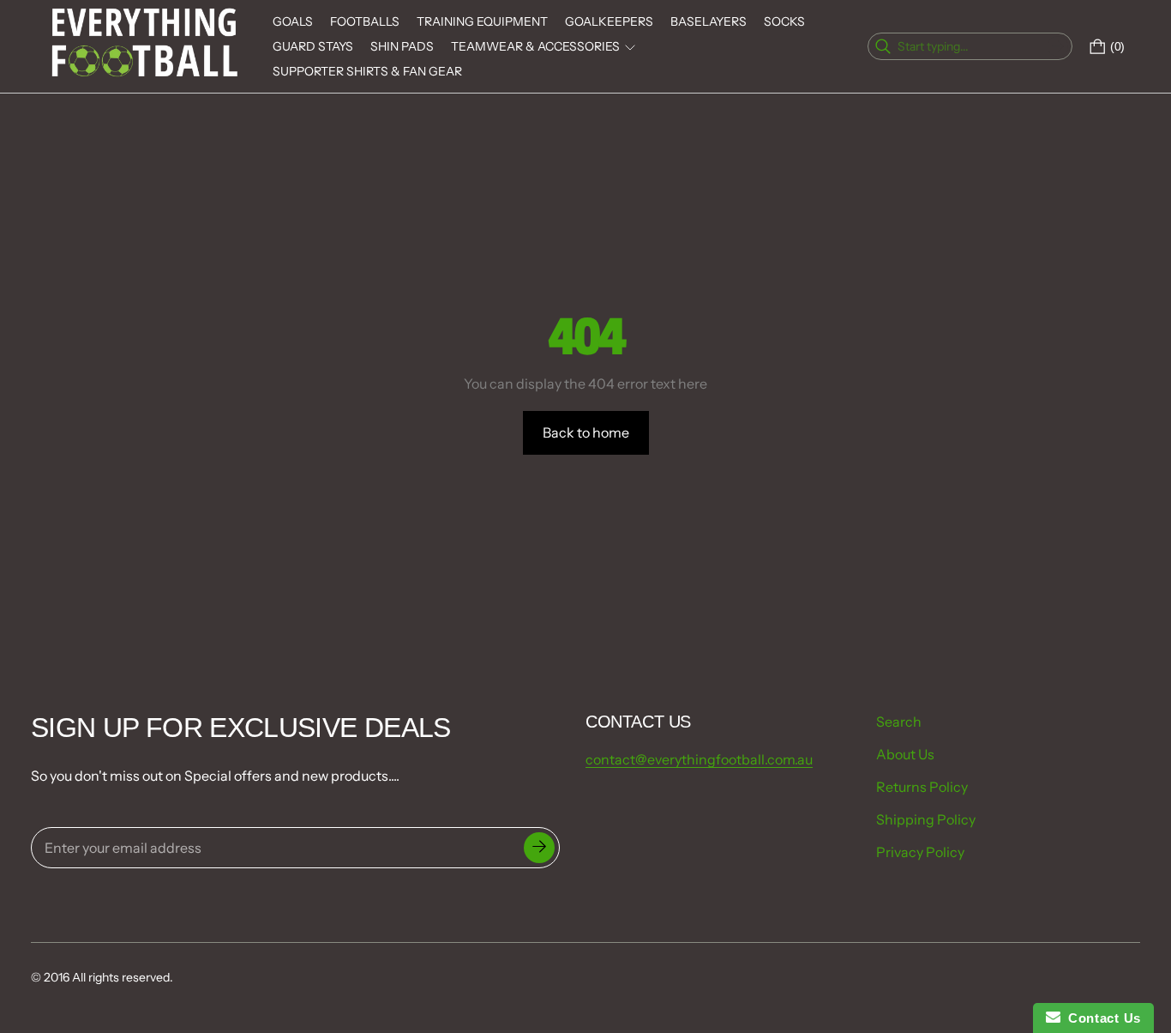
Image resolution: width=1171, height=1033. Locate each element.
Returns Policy (922, 786)
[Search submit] (1058, 46)
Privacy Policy (920, 852)
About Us (905, 754)
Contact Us (1100, 1018)
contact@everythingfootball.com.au (699, 759)
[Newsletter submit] (539, 847)
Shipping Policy (926, 819)
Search (899, 721)
